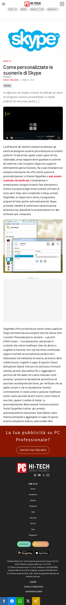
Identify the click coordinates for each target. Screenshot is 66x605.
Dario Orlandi (11, 80)
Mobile (33, 500)
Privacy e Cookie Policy (33, 586)
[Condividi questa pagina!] (36, 601)
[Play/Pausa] (7, 138)
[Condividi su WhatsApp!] (20, 601)
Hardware (33, 494)
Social (7, 86)
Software (33, 506)
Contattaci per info (33, 450)
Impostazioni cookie (33, 591)
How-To (13, 9)
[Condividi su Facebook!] (4, 601)
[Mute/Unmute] (12, 138)
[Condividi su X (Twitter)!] (28, 601)
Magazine (33, 535)
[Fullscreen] (59, 138)
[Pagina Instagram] (62, 4)
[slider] (19, 138)
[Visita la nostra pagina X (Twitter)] (43, 475)
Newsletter (37, 9)
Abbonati (53, 9)
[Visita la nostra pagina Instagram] (35, 475)
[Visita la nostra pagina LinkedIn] (39, 475)
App (33, 512)
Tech (33, 529)
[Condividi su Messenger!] (12, 601)
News (23, 9)
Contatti (33, 581)
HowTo (7, 61)
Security (33, 517)
